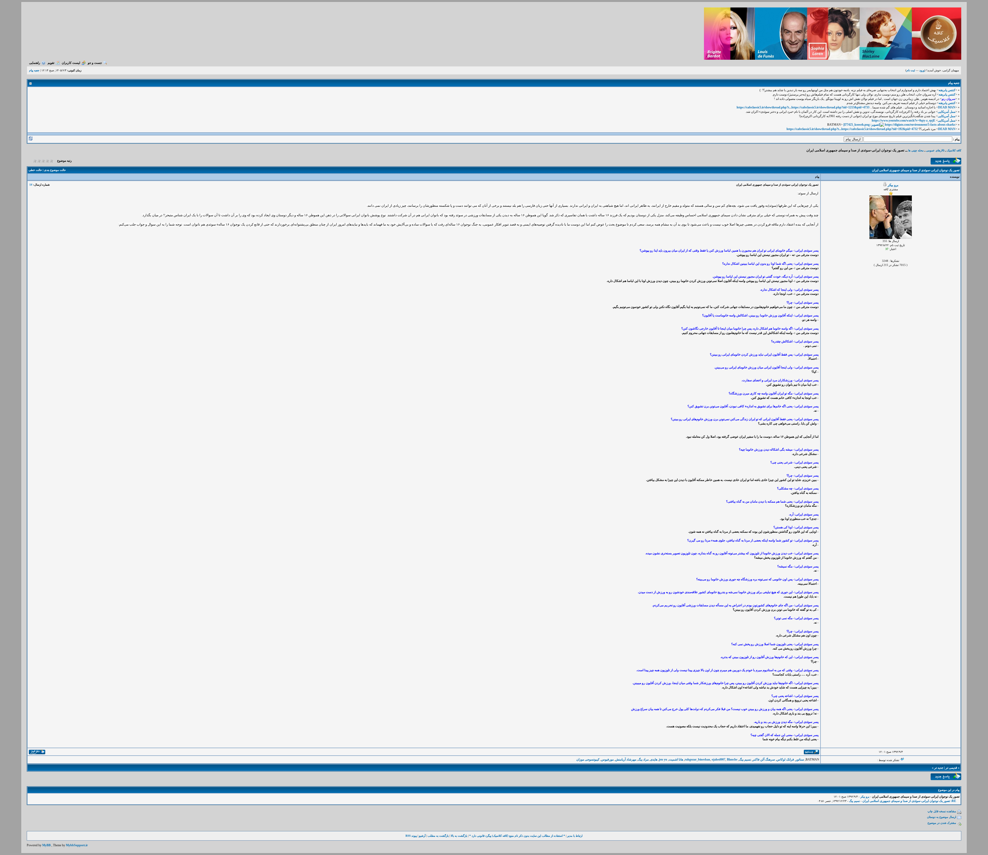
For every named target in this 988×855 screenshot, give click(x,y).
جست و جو (95, 63)
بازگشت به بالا (459, 835)
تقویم (51, 63)
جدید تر (938, 768)
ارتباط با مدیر (575, 835)
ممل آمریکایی (946, 112)
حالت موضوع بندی (55, 169)
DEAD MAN (946, 107)
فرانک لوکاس (785, 759)
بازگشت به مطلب (438, 835)
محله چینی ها (915, 150)
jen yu (663, 759)
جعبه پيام (34, 70)
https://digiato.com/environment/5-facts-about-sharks (920, 124)
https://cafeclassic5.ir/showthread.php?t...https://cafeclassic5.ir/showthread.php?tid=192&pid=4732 (852, 129)
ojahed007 (718, 759)
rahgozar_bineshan (697, 759)
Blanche (732, 759)
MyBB (46, 845)
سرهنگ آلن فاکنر (764, 759)
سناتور (800, 759)
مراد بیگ (643, 759)
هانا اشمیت (676, 759)
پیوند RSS (411, 835)
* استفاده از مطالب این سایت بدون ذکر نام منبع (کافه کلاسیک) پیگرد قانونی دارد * (517, 835)
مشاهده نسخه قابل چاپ (942, 811)
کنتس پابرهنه (947, 90)
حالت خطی (35, 169)
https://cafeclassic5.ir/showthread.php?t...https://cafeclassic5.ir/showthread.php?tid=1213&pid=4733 (803, 107)
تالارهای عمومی (935, 150)
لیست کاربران (71, 63)
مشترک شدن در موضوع (942, 822)
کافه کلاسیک (954, 150)
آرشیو (422, 835)
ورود (921, 70)
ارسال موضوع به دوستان (941, 816)
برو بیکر (893, 185)
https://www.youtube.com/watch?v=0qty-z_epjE (903, 120)
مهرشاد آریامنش (625, 759)
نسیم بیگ (745, 759)
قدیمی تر (951, 768)
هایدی (653, 759)
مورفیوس (607, 759)
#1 (30, 184)
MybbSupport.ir (77, 845)
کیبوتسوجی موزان (587, 759)
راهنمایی (34, 63)
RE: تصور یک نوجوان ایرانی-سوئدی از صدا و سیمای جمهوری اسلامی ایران (909, 801)
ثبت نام (910, 70)
